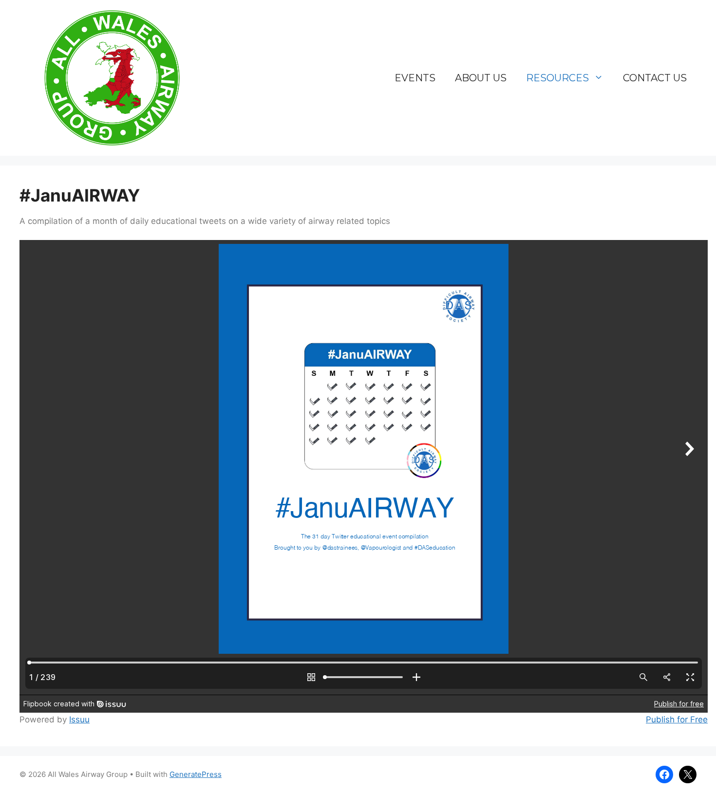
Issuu (79, 719)
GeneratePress (196, 774)
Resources (557, 78)
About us (481, 78)
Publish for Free (677, 719)
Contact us (655, 78)
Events (415, 78)
